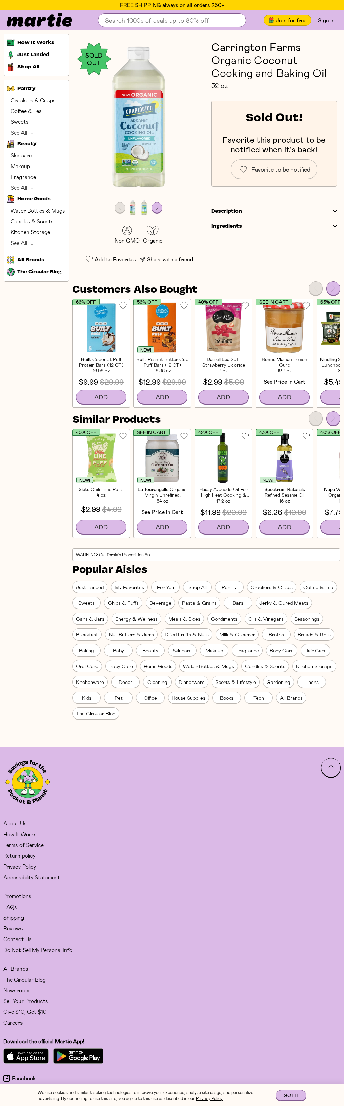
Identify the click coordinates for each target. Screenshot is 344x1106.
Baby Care (121, 666)
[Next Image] (157, 207)
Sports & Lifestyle (235, 682)
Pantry (229, 587)
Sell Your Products (25, 1001)
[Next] (333, 288)
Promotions (17, 896)
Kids (86, 698)
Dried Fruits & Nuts (187, 634)
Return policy (19, 855)
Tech (258, 698)
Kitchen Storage (30, 232)
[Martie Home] (33, 20)
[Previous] (316, 288)
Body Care (282, 650)
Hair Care (315, 650)
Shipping (13, 917)
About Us (15, 823)
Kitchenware (90, 682)
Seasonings (306, 619)
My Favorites (129, 587)
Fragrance (23, 177)
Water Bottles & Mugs (38, 210)
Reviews (13, 928)
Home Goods (158, 666)
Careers (13, 1022)
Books (226, 698)
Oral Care (87, 666)
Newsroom (16, 990)
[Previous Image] (120, 207)
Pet (119, 698)
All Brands (291, 698)
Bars (238, 603)
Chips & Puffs (123, 603)
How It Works (20, 834)
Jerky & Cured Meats (283, 603)
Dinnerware (192, 682)
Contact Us (17, 939)
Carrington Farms (256, 46)
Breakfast (87, 634)
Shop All (197, 587)
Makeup (20, 166)
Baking (86, 650)
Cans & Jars (90, 619)
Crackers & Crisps (33, 100)
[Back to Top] (331, 767)
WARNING (86, 554)
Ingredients (226, 226)
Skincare (21, 155)
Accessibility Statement (31, 877)
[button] (138, 118)
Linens (311, 682)
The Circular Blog (96, 713)
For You (165, 587)
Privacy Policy (19, 866)
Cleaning (157, 682)
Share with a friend (170, 259)
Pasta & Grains (199, 603)
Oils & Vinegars (266, 619)
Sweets (20, 121)
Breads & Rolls (314, 634)
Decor (125, 682)
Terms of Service (23, 845)
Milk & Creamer (237, 634)
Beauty (150, 650)
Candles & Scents (32, 221)
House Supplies (188, 698)
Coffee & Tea (26, 111)
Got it (291, 1095)
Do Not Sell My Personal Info (37, 950)
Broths (276, 634)
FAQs (10, 907)
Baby (118, 650)
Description (226, 211)
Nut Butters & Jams (131, 634)
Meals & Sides (184, 619)
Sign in (326, 20)
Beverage (160, 603)
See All (19, 132)
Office (150, 698)
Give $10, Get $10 (24, 1011)
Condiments (224, 619)
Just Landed (90, 587)
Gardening (278, 682)
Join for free (291, 20)
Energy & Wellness (136, 619)
